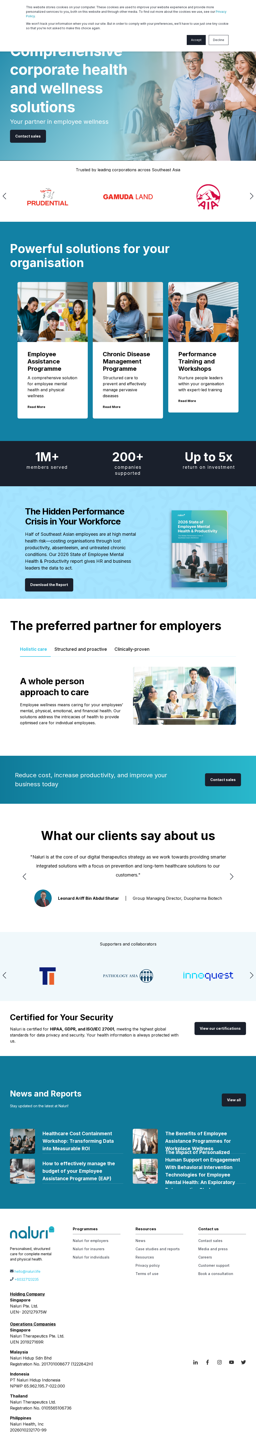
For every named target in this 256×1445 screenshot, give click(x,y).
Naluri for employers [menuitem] (90, 1240)
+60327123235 (26, 1279)
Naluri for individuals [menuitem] (91, 1257)
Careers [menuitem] (205, 1257)
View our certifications (220, 1028)
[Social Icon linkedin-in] (197, 1362)
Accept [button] (196, 40)
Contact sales (28, 136)
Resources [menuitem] (145, 1257)
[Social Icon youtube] (232, 1362)
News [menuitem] (141, 1240)
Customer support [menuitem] (214, 1265)
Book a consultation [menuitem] (215, 1274)
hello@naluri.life (27, 1271)
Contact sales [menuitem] (210, 1240)
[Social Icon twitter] (242, 1362)
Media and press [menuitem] (213, 1249)
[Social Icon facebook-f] (208, 1362)
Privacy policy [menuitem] (148, 1265)
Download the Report (49, 584)
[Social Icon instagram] (220, 1362)
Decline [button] (218, 40)
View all (234, 1100)
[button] (4, 196)
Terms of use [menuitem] (147, 1274)
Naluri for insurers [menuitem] (88, 1249)
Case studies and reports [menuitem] (158, 1249)
